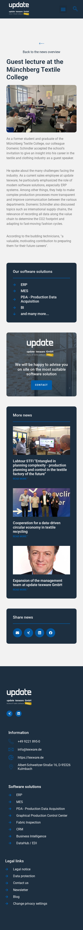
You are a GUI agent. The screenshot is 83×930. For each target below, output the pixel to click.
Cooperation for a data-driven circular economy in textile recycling (36, 527)
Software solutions (24, 786)
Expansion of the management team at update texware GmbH (37, 582)
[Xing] (9, 714)
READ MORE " (20, 478)
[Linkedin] (19, 714)
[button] (63, 9)
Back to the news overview (41, 52)
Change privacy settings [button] (30, 903)
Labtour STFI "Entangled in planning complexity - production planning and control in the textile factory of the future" (40, 467)
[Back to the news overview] (41, 43)
